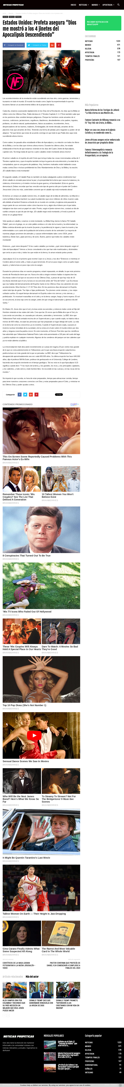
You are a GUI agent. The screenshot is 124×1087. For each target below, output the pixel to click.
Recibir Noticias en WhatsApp (97, 23)
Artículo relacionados (13, 976)
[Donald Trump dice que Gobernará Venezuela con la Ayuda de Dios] (41, 990)
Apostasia (107, 5)
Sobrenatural (91, 1065)
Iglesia (88, 49)
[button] (118, 5)
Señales (88, 1069)
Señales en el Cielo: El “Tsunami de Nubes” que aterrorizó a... (67, 1043)
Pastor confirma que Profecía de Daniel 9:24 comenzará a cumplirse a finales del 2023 (63, 965)
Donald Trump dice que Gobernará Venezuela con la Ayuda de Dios (41, 1003)
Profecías (18, 17)
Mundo (95, 5)
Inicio (73, 5)
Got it (96, 1085)
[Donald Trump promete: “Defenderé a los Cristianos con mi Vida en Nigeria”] (68, 990)
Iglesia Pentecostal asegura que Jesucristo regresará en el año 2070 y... (69, 1055)
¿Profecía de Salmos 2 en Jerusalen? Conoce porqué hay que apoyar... (68, 1067)
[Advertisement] (103, 83)
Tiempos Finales (92, 56)
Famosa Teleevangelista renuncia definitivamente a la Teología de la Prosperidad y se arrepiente (99, 152)
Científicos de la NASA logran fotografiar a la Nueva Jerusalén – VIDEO (19, 965)
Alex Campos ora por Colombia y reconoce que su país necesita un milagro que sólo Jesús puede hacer (14, 1005)
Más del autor (32, 976)
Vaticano (89, 1072)
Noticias (83, 5)
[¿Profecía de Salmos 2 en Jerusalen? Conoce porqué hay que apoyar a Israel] (50, 1068)
